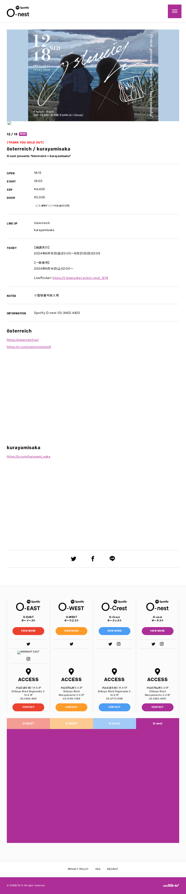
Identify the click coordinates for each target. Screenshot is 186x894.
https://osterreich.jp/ (23, 340)
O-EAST (28, 723)
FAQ (97, 869)
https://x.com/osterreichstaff (29, 347)
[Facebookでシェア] (93, 559)
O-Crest (114, 723)
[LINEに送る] (112, 559)
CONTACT (28, 707)
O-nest (158, 723)
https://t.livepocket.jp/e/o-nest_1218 (80, 278)
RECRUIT (112, 869)
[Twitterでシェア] (73, 559)
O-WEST (72, 723)
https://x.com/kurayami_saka (28, 456)
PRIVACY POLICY (78, 869)
